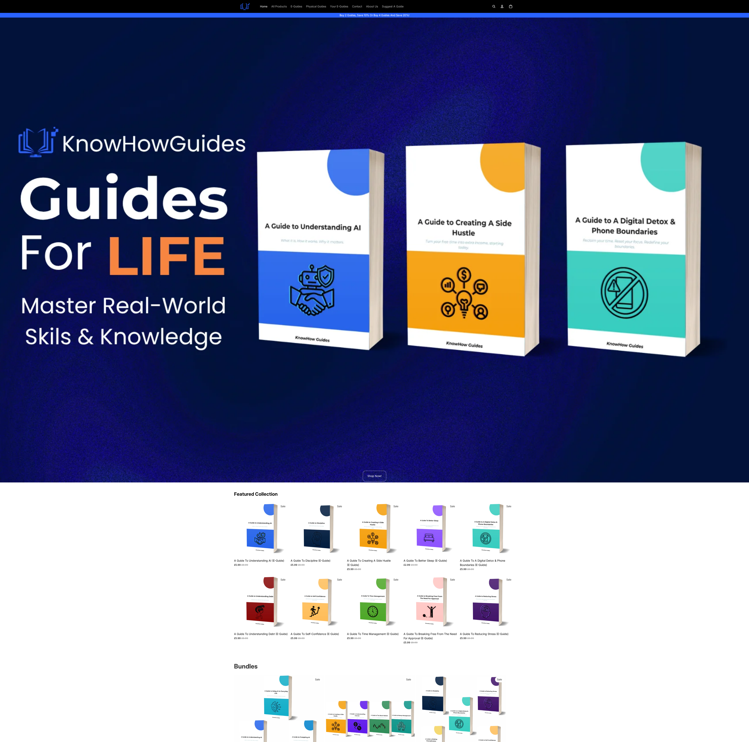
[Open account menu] (502, 6)
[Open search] (494, 6)
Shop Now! (374, 476)
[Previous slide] (240, 529)
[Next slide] (283, 529)
